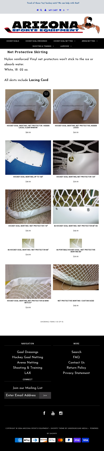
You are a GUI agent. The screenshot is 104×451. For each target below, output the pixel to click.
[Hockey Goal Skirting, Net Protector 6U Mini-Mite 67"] (28, 281)
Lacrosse (64, 46)
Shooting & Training (41, 46)
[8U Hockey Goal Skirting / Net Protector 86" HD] (76, 206)
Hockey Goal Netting (63, 41)
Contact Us (76, 362)
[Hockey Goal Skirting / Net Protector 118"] (28, 206)
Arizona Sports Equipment (36, 428)
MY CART (56, 10)
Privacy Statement (76, 373)
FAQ (76, 357)
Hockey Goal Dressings (36, 41)
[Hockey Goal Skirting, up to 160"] (28, 157)
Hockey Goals (12, 41)
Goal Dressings (27, 352)
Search (76, 352)
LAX (28, 373)
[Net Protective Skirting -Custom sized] (76, 277)
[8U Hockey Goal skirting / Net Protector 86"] (28, 243)
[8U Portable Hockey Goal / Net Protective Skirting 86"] (76, 243)
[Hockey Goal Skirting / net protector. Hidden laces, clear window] (28, 106)
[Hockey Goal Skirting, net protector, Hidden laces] (76, 106)
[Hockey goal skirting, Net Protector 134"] (76, 157)
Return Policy (76, 367)
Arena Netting (88, 41)
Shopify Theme (58, 428)
